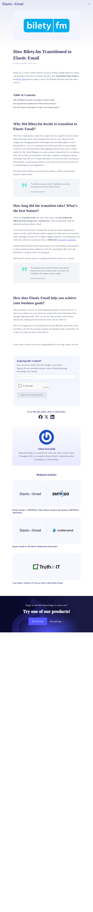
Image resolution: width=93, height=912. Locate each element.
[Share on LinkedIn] (52, 417)
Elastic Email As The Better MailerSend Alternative (35, 546)
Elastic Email (21, 79)
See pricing (57, 621)
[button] (37, 621)
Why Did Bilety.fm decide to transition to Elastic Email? (34, 100)
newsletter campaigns (67, 240)
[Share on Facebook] (41, 417)
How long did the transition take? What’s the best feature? (34, 103)
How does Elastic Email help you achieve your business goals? (36, 107)
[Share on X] (46, 417)
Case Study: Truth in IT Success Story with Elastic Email (37, 583)
